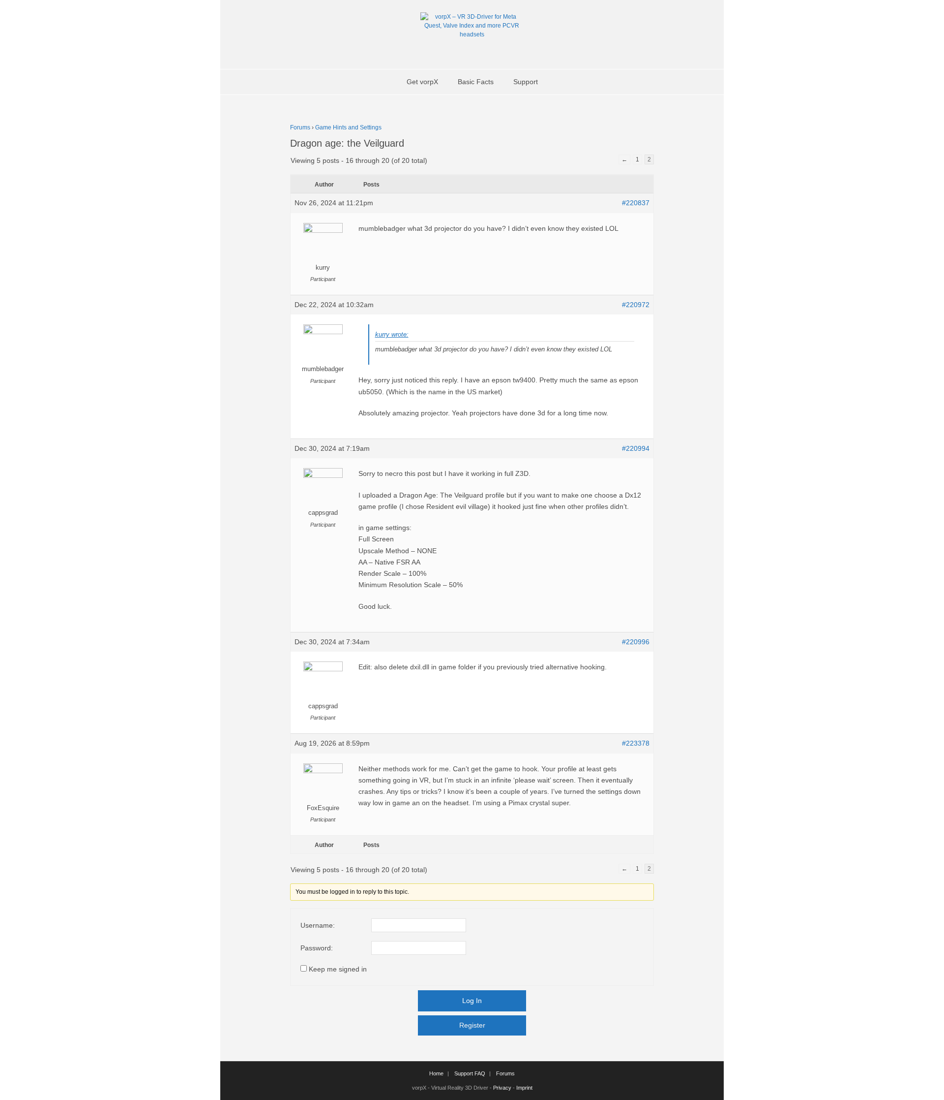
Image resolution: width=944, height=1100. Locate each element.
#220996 (635, 642)
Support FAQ (469, 1073)
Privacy (502, 1088)
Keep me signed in (338, 969)
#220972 (635, 305)
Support (525, 82)
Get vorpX (422, 82)
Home (436, 1073)
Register (472, 1025)
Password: (316, 948)
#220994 (635, 448)
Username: (317, 925)
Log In (472, 1001)
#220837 (635, 203)
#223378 (635, 743)
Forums (300, 127)
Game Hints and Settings (348, 127)
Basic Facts (476, 82)
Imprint (524, 1088)
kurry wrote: (392, 334)
